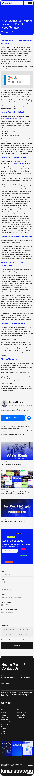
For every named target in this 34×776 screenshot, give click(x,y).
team (3, 731)
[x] (2, 703)
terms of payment (21, 715)
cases (3, 715)
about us (4, 719)
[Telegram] (29, 418)
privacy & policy (21, 717)
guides (4, 726)
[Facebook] (9, 703)
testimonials (6, 722)
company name (5, 587)
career (3, 729)
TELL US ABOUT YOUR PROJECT (9, 609)
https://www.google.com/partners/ (19, 163)
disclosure (19, 719)
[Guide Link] (6, 748)
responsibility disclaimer (23, 714)
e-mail (2, 579)
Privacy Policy (21, 434)
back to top (30, 765)
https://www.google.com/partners (11, 118)
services (4, 717)
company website (6, 594)
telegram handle (6, 602)
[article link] (17, 451)
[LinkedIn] (6, 703)
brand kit (4, 724)
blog (3, 733)
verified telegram (21, 712)
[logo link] (8, 3)
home (3, 713)
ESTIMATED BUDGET (6, 625)
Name (2, 571)
